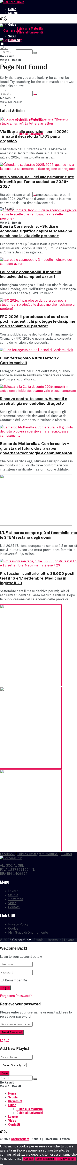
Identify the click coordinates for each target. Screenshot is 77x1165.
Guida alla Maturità (29, 28)
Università (15, 17)
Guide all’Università (30, 32)
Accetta (28, 1158)
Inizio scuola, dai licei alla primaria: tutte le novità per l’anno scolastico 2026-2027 (37, 182)
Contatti (14, 907)
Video (12, 903)
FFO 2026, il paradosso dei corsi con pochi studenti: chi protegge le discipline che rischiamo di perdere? (37, 321)
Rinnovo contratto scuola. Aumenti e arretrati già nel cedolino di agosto (33, 401)
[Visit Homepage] (12, 2)
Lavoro (13, 21)
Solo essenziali (45, 1158)
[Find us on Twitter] (5, 19)
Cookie (13, 928)
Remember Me (16, 980)
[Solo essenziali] (1, 1164)
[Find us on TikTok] (2, 19)
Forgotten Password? (16, 996)
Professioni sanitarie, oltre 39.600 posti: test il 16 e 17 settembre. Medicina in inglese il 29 (38, 578)
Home (12, 9)
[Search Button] (35, 53)
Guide (12, 105)
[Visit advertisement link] (31, 685)
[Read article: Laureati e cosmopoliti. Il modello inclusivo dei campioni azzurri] (38, 262)
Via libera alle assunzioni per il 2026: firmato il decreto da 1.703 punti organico (34, 136)
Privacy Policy (18, 924)
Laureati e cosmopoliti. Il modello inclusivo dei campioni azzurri (30, 274)
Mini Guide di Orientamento (28, 932)
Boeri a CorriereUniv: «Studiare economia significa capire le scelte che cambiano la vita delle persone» (36, 231)
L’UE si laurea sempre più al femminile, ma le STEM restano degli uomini (38, 535)
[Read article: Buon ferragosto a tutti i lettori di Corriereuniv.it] (38, 350)
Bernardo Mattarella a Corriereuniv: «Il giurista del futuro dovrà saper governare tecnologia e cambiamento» (36, 448)
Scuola (13, 13)
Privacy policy (66, 1158)
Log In (4, 1040)
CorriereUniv (21, 940)
